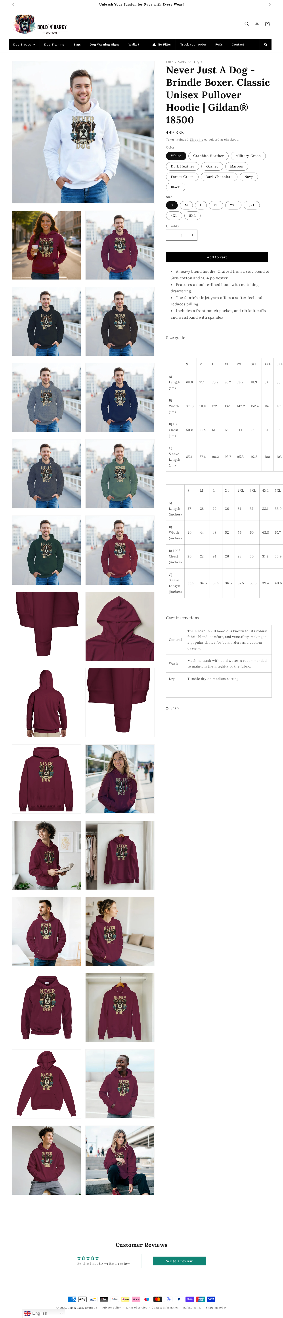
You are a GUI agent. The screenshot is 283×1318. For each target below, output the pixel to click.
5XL (192, 215)
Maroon (236, 166)
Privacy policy (111, 1307)
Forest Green (182, 176)
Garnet (212, 166)
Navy (249, 176)
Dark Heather (182, 166)
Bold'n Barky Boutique (82, 1307)
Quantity (172, 226)
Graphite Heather (208, 156)
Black (175, 187)
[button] (247, 24)
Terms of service (136, 1307)
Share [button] (175, 708)
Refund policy (192, 1307)
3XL (252, 205)
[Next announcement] (270, 4)
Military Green (248, 156)
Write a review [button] (179, 1261)
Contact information (165, 1307)
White (176, 156)
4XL (174, 215)
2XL (233, 205)
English (39, 1313)
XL (216, 205)
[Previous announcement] (13, 4)
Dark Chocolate (219, 176)
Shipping (196, 139)
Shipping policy (216, 1307)
